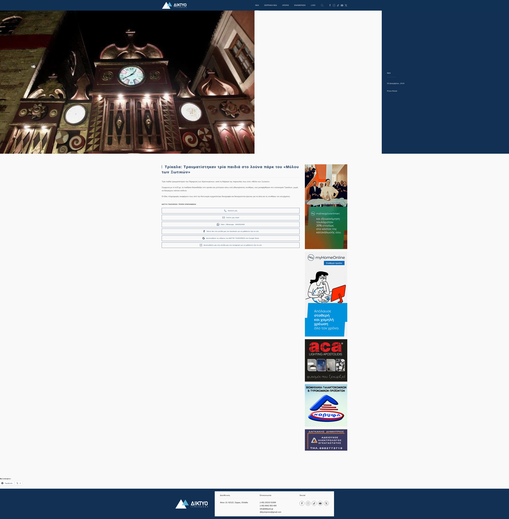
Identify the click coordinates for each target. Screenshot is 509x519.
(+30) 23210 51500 (268, 502)
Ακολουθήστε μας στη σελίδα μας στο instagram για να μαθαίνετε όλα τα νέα (233, 245)
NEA (389, 73)
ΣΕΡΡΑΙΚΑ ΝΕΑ (270, 5)
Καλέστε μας (232, 210)
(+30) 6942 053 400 (268, 506)
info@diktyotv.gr (266, 509)
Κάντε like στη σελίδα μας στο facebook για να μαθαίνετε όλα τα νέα (233, 231)
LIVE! (313, 5)
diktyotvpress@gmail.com (270, 512)
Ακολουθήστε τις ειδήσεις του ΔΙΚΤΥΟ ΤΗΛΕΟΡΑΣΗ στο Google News (232, 238)
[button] (322, 5)
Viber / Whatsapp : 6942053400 (233, 224)
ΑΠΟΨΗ (285, 5)
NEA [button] (257, 5)
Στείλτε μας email (232, 217)
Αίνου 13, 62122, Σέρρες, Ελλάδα (234, 502)
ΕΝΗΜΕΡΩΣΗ (300, 5)
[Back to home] (175, 5)
